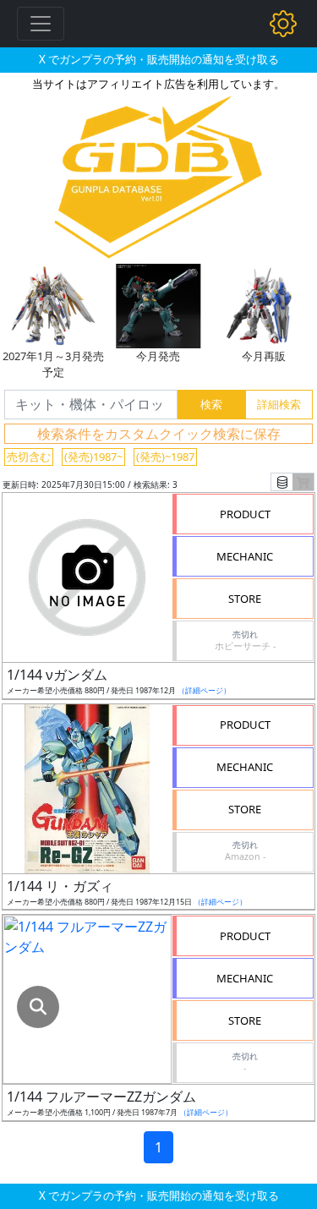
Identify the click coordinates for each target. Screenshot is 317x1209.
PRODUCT (245, 514)
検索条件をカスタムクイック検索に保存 (159, 433)
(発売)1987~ (93, 456)
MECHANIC (244, 556)
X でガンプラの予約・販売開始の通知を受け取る (159, 59)
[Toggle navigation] (40, 24)
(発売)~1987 (165, 456)
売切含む (29, 456)
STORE (244, 598)
